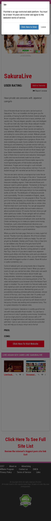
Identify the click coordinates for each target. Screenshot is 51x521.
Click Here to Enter (29, 27)
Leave (43, 27)
